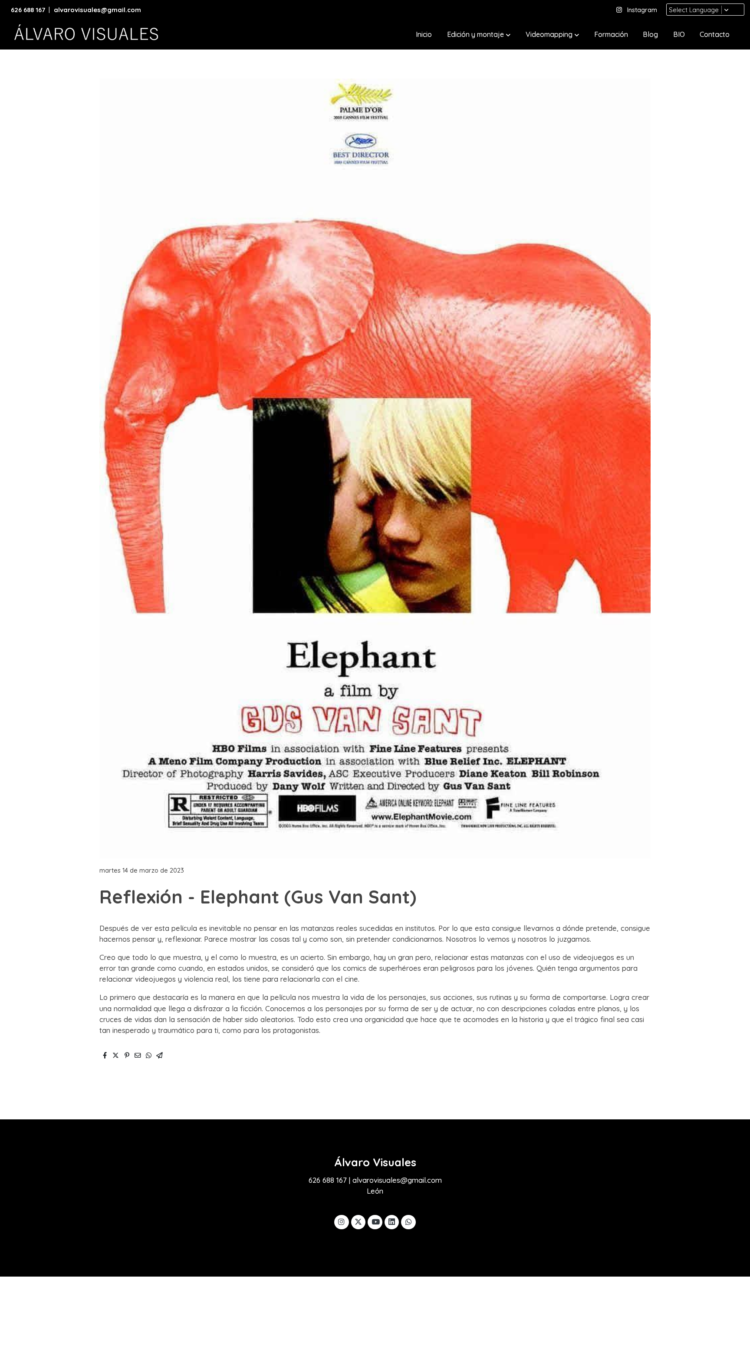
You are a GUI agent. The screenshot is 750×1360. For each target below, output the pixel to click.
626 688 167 (28, 10)
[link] (85, 35)
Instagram (642, 10)
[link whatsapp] (408, 1221)
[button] (479, 35)
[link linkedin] (392, 1221)
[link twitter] (358, 1221)
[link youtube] (375, 1221)
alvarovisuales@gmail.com (98, 10)
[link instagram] (342, 1221)
